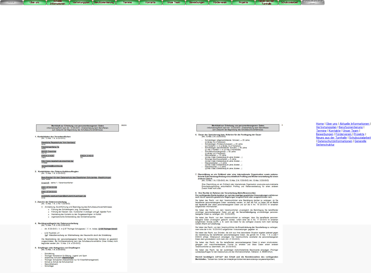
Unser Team (350, 130)
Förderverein (344, 134)
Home (320, 123)
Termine (321, 130)
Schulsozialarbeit (360, 137)
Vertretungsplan (326, 127)
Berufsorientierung (351, 127)
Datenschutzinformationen (335, 141)
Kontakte (335, 130)
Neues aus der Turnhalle (331, 137)
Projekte (359, 134)
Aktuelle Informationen (355, 123)
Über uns (331, 123)
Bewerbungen (324, 134)
